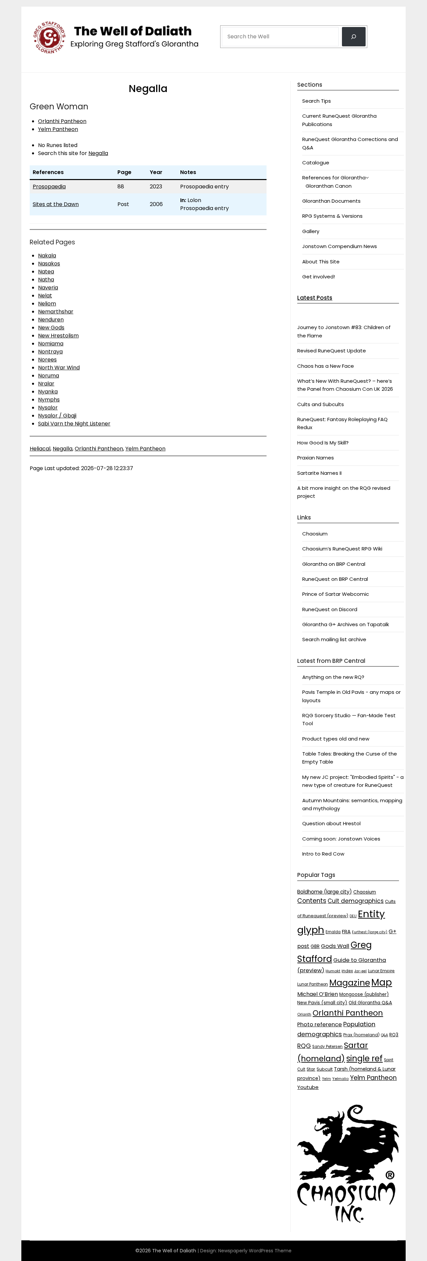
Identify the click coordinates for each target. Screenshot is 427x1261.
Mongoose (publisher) (364, 994)
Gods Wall (335, 946)
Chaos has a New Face (325, 365)
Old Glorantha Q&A (370, 1003)
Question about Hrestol (331, 823)
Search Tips (316, 100)
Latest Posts (314, 298)
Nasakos (49, 263)
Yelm (326, 1078)
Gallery (310, 231)
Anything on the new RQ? (333, 677)
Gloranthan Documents (331, 200)
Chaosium (315, 533)
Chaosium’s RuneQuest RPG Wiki (342, 548)
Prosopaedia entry (204, 186)
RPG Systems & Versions (332, 215)
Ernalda (333, 932)
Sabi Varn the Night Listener (74, 423)
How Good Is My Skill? (323, 442)
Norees (47, 359)
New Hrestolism (58, 335)
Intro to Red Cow (323, 853)
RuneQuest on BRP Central (335, 578)
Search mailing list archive (334, 639)
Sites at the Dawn (56, 204)
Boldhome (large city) (324, 891)
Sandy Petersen (327, 1046)
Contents (311, 900)
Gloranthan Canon (329, 185)
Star (311, 1069)
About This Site (321, 261)
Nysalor (48, 407)
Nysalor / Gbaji (57, 415)
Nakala (47, 255)
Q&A (384, 1035)
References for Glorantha (334, 177)
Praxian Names (315, 457)
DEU (353, 916)
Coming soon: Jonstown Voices (341, 838)
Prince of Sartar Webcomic (335, 593)
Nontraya (50, 351)
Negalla (98, 153)
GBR (315, 946)
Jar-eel (360, 971)
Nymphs (49, 399)
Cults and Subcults (320, 404)
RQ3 (393, 1035)
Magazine (349, 983)
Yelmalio (340, 1078)
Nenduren (51, 319)
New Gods (51, 327)
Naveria (48, 287)
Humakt (333, 971)
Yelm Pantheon (58, 129)
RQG (304, 1046)
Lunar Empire (381, 971)
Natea (46, 271)
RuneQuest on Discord (329, 609)
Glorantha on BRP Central (333, 563)
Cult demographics (356, 901)
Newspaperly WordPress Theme (255, 1250)
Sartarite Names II (319, 472)
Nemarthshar (55, 311)
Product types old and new (335, 738)
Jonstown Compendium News (339, 246)
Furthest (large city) (369, 932)
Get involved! (318, 276)
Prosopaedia (49, 186)
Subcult (325, 1069)
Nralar (46, 383)
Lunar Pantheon (312, 984)
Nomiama (50, 343)
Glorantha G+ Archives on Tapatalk (345, 624)
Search (230, 17)
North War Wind (59, 367)
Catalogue (315, 162)
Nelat (45, 295)
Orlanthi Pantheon (62, 121)
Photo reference (319, 1024)
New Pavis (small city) (322, 1003)
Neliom (47, 303)
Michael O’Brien (317, 994)
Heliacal (40, 448)
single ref (364, 1058)
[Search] (354, 36)
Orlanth (304, 1014)
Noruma (48, 375)
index (347, 971)
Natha (46, 279)
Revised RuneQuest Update (331, 350)
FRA (346, 931)
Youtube (308, 1087)
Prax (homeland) (361, 1035)
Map (381, 982)
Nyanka (48, 391)
